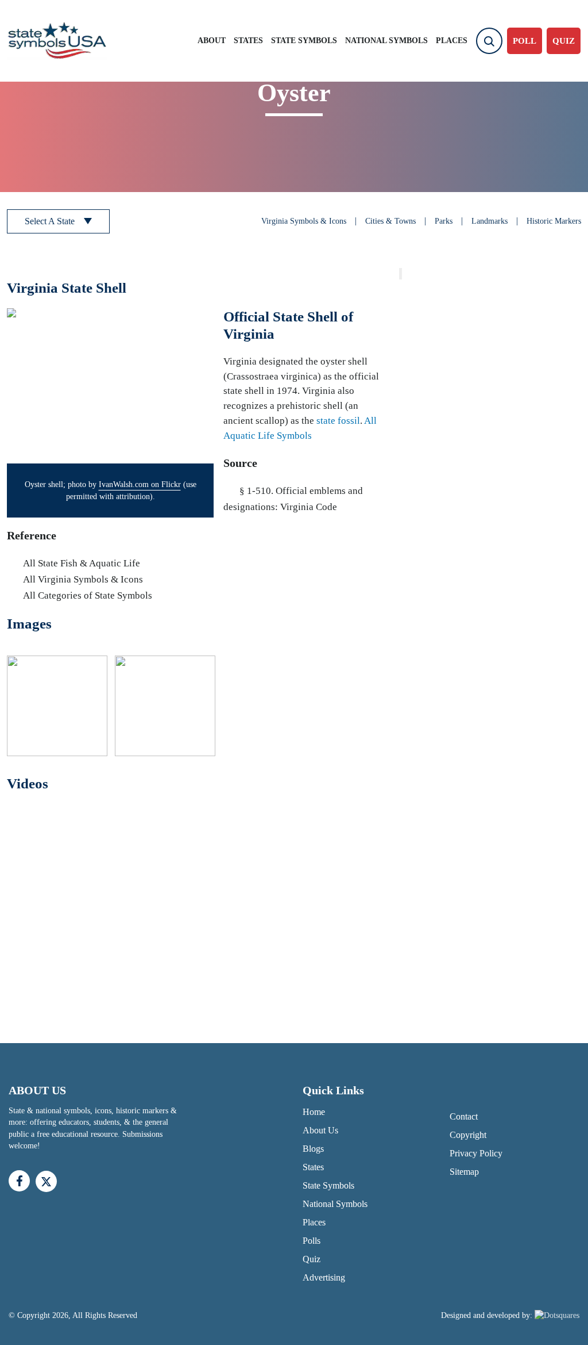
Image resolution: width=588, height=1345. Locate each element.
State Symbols (304, 40)
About (212, 40)
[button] (110, 385)
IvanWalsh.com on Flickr (140, 484)
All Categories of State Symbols (87, 595)
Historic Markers (554, 221)
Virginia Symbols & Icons (303, 221)
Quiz (311, 1259)
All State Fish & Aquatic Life (81, 563)
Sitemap (464, 1172)
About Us (320, 1130)
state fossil (338, 420)
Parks (443, 221)
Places (451, 40)
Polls (311, 1241)
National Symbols (386, 40)
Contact (464, 1116)
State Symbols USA (55, 41)
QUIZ (563, 40)
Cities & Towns (390, 221)
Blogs (313, 1149)
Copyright (468, 1135)
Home (314, 1112)
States (248, 40)
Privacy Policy (476, 1153)
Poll (524, 40)
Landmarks (489, 221)
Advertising (324, 1277)
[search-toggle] (489, 41)
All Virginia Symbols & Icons (83, 579)
